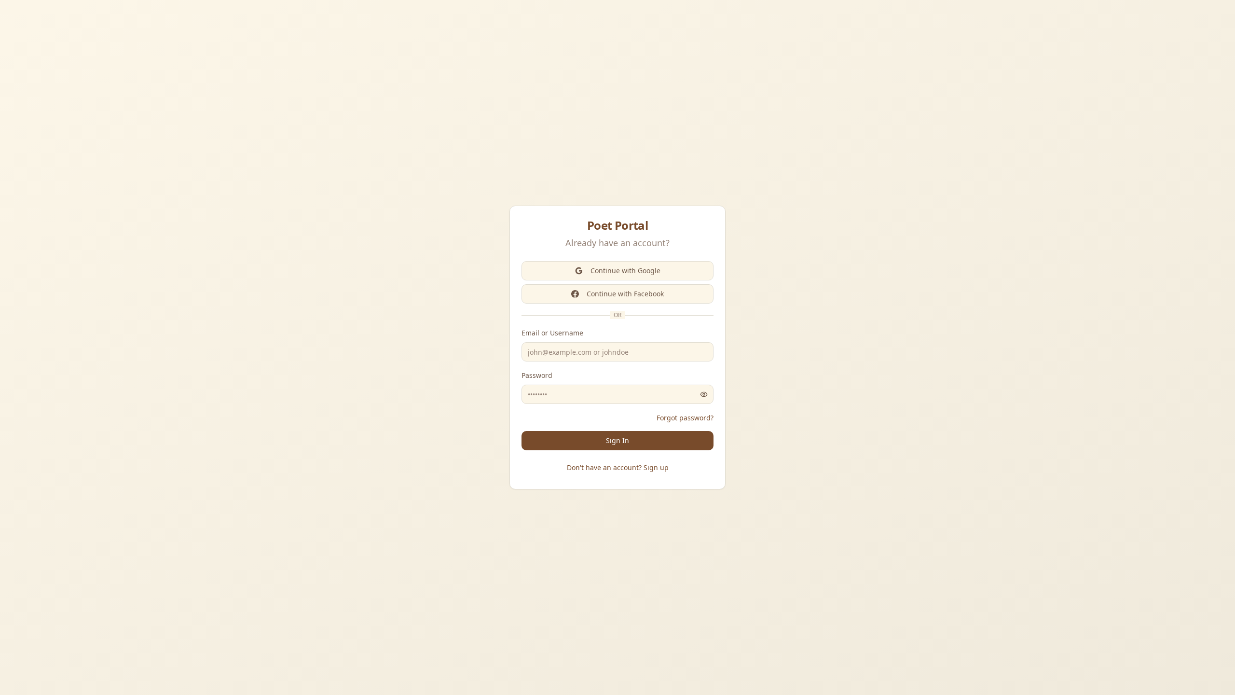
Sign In (617, 440)
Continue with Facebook (625, 293)
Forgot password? (685, 417)
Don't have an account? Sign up (618, 467)
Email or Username (552, 332)
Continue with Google (625, 270)
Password (536, 375)
